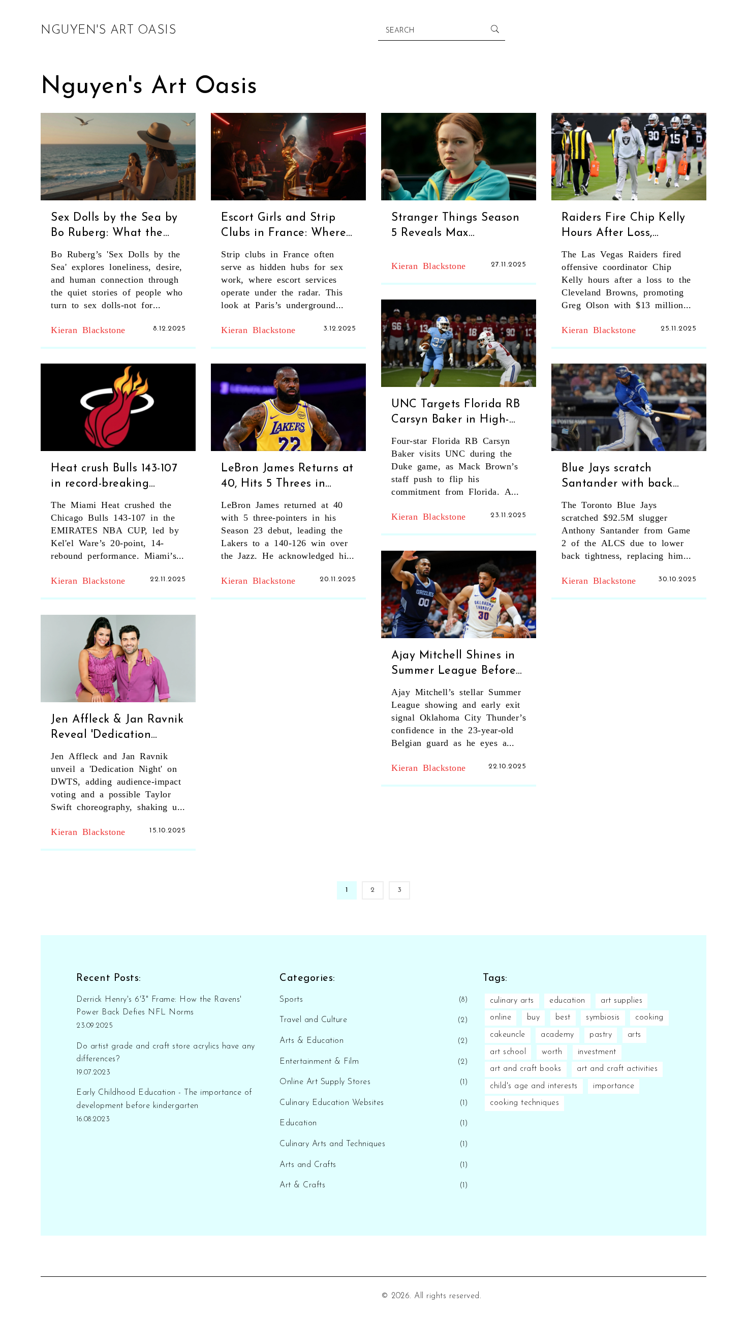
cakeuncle (507, 1035)
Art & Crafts (302, 1185)
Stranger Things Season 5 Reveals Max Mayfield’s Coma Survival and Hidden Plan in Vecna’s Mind (455, 227)
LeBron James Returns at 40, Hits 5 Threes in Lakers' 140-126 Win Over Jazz (288, 478)
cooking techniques (524, 1103)
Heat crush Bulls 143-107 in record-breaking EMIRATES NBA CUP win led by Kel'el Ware (117, 478)
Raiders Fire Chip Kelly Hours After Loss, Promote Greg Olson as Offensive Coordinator (624, 227)
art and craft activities (617, 1069)
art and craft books (526, 1069)
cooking (649, 1017)
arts (634, 1035)
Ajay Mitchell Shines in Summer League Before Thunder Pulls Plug (453, 665)
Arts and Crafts (307, 1165)
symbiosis (603, 1017)
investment (597, 1052)
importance (613, 1086)
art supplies (621, 1001)
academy (557, 1035)
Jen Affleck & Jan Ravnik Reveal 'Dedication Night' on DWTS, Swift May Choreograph (117, 729)
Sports (291, 1000)
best (563, 1017)
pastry (600, 1035)
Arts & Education (311, 1041)
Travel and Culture (313, 1020)
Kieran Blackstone (88, 329)
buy (533, 1017)
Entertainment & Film (319, 1062)
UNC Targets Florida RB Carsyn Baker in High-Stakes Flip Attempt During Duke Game (455, 414)
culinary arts (512, 1001)
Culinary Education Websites (331, 1103)
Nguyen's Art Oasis (108, 30)
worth (552, 1052)
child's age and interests (534, 1086)
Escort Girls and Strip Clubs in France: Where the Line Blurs (283, 227)
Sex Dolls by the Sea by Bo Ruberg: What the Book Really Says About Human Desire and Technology (114, 227)
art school (508, 1052)
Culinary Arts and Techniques (332, 1144)
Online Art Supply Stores (324, 1082)
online (500, 1017)
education (567, 1001)
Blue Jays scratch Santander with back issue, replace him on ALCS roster (617, 478)
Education (298, 1123)
